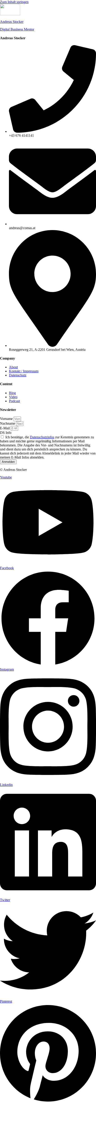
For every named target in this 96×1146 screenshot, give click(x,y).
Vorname (7, 419)
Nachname (8, 423)
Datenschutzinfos (42, 437)
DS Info (5, 433)
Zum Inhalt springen (14, 2)
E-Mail (5, 428)
